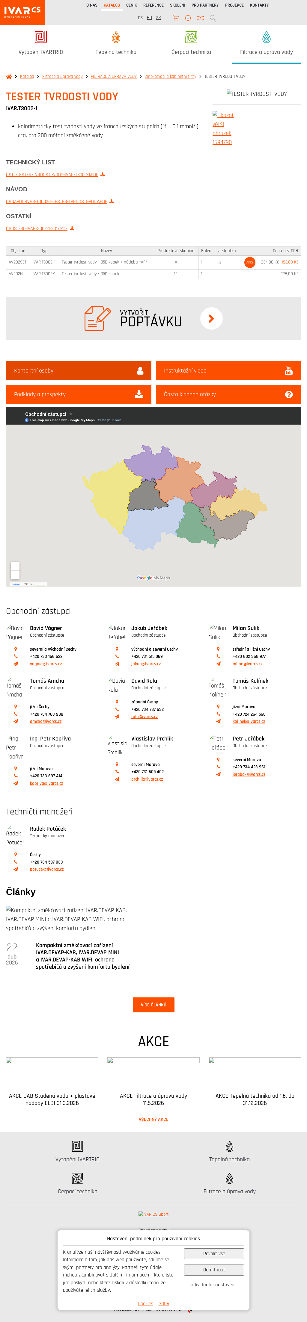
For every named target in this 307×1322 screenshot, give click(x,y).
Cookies (145, 1303)
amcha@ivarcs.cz (45, 721)
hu (149, 17)
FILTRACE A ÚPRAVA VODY (114, 76)
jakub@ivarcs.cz (146, 664)
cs (140, 17)
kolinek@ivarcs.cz (249, 721)
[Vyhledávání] (213, 18)
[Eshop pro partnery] (175, 18)
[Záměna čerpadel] (200, 18)
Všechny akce (153, 1119)
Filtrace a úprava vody (62, 76)
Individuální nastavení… (214, 1285)
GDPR (164, 1303)
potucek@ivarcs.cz (47, 869)
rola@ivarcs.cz (144, 716)
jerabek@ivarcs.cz (249, 774)
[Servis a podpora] (188, 18)
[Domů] (22, 12)
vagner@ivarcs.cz (46, 664)
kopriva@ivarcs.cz (46, 783)
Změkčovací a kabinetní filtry (170, 76)
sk (158, 17)
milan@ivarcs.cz (247, 664)
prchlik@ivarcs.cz (147, 779)
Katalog (27, 76)
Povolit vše (214, 1253)
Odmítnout (214, 1270)
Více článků (153, 1005)
